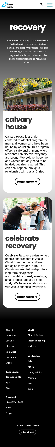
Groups (10, 340)
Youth (31, 366)
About (9, 330)
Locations (11, 335)
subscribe (26, 432)
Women (32, 378)
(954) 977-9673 (14, 402)
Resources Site (13, 376)
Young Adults (35, 372)
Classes (10, 346)
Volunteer (11, 351)
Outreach (11, 357)
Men (30, 383)
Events (9, 362)
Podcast (32, 346)
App (8, 382)
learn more (25, 182)
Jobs (8, 407)
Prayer (9, 413)
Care (30, 388)
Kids (30, 361)
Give (8, 388)
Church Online (35, 335)
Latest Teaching (36, 340)
